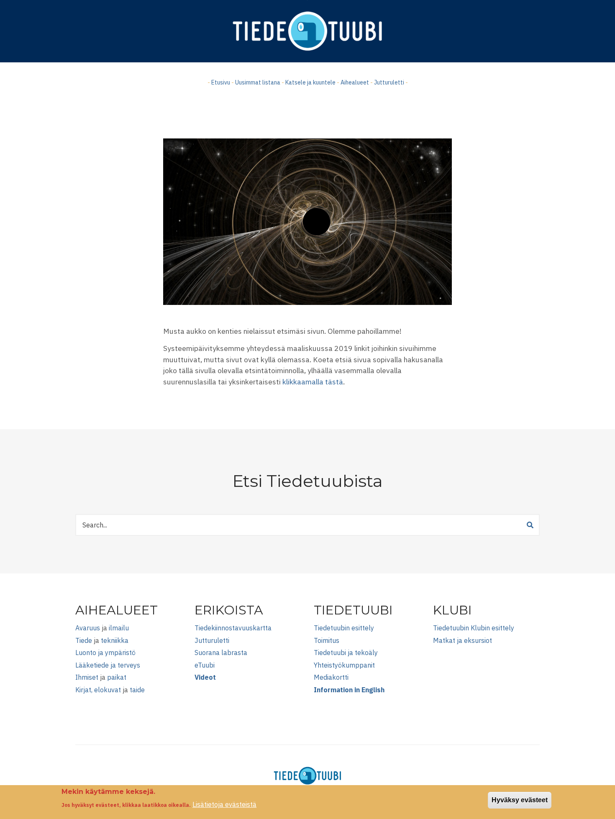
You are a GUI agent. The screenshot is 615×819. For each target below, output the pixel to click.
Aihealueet (355, 82)
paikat (116, 677)
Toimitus (326, 640)
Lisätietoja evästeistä (224, 804)
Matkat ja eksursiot (462, 640)
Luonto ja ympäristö (105, 652)
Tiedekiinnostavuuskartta (233, 628)
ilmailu (119, 628)
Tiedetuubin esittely (344, 628)
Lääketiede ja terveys (107, 665)
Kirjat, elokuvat (98, 690)
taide (137, 690)
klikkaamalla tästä (312, 381)
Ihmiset (86, 677)
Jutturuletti (389, 82)
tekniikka (114, 640)
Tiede (83, 640)
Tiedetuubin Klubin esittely (473, 628)
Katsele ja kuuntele (310, 82)
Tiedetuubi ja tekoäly (346, 652)
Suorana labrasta (221, 652)
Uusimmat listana (257, 82)
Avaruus (87, 628)
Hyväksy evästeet (520, 800)
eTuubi (205, 665)
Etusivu (220, 82)
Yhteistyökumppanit (344, 665)
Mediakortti (331, 677)
